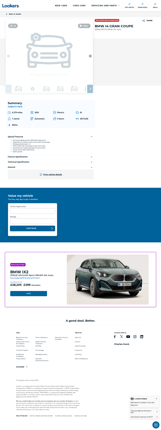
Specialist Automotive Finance (41, 359)
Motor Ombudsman (81, 359)
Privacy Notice (20, 359)
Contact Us (78, 350)
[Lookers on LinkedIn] (142, 336)
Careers (77, 342)
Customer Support (22, 350)
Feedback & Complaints (20, 355)
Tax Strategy (39, 350)
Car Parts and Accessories (63, 416)
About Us (78, 337)
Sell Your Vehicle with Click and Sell (41, 416)
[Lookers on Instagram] (135, 336)
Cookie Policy (20, 346)
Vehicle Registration (18, 206)
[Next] (90, 56)
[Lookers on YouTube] (128, 336)
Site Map (38, 346)
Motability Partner (41, 354)
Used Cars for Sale (80, 416)
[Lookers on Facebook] (115, 336)
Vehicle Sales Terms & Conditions (22, 342)
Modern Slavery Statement (40, 342)
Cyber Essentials (80, 346)
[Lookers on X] (121, 336)
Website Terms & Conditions (21, 338)
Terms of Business (41, 337)
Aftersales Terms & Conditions (61, 338)
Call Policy (78, 354)
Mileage (13, 217)
